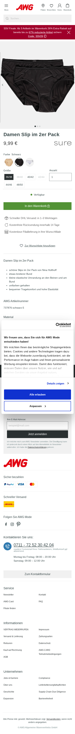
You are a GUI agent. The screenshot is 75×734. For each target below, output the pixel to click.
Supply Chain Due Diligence (52, 692)
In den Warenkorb (36, 205)
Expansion (8, 698)
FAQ (41, 601)
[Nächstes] (72, 85)
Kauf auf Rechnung (12, 650)
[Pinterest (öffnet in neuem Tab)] (19, 525)
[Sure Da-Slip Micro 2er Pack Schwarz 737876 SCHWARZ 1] (37, 85)
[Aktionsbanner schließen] (68, 32)
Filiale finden (9, 608)
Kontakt (42, 594)
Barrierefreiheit (46, 698)
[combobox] (41, 18)
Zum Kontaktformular (37, 574)
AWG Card (8, 601)
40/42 (30, 177)
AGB (5, 657)
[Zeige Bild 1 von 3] (35, 126)
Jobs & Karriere (10, 678)
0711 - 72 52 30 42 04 (34, 545)
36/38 (9, 177)
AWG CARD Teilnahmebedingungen (50, 652)
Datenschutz (45, 643)
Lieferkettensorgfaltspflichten (52, 685)
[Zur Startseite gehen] (24, 7)
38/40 (20, 177)
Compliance (44, 678)
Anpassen (35, 405)
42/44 (41, 177)
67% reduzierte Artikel (41, 32)
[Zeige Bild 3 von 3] (39, 126)
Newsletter (8, 594)
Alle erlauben (37, 394)
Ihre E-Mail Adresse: (16, 419)
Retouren (7, 643)
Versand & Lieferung (13, 636)
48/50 (20, 184)
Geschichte (8, 692)
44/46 (9, 184)
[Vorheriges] (2, 85)
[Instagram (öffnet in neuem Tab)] (13, 525)
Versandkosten (53, 719)
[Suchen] (6, 18)
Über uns (7, 685)
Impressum (44, 629)
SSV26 (39, 36)
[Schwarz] (19, 162)
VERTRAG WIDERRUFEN (15, 629)
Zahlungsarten (45, 636)
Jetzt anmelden (37, 434)
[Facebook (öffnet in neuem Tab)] (6, 525)
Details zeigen (55, 383)
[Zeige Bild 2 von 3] (37, 126)
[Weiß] (8, 162)
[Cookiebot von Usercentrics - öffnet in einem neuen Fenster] (55, 325)
